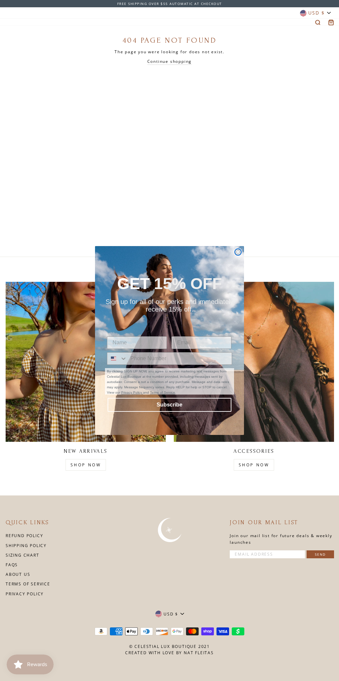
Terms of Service (162, 392)
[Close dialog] (238, 252)
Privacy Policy (132, 392)
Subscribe (169, 404)
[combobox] (117, 358)
